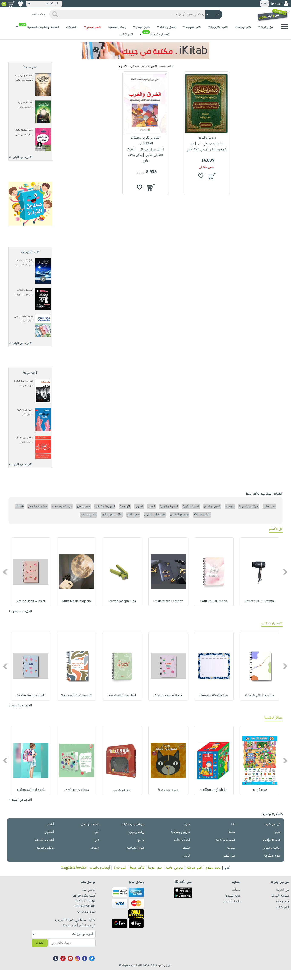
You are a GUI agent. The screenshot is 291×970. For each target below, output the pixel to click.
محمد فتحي (25, 442)
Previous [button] (285, 571)
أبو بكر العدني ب (23, 265)
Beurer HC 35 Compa (260, 601)
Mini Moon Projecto (76, 601)
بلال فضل (26, 414)
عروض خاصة (174, 868)
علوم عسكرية (272, 856)
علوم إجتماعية (135, 848)
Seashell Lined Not (122, 695)
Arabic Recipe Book (168, 695)
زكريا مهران (25, 321)
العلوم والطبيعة (44, 840)
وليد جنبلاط (25, 385)
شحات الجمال (24, 107)
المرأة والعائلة (182, 840)
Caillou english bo (213, 790)
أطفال (50, 824)
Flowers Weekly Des (214, 695)
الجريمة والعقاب (25, 290)
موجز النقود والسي (23, 316)
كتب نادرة (120, 868)
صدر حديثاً (155, 868)
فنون (187, 824)
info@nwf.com (85, 906)
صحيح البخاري (179, 515)
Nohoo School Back (31, 790)
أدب (96, 832)
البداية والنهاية (169, 506)
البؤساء (229, 506)
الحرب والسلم (212, 506)
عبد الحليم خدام (62, 506)
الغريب (139, 506)
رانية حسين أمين (23, 134)
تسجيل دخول (276, 3)
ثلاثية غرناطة (202, 515)
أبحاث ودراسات (100, 868)
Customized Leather (168, 601)
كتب (227, 868)
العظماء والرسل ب (24, 75)
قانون (186, 856)
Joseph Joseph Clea (122, 601)
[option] (259, 571)
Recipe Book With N (30, 601)
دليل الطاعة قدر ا (24, 260)
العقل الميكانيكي (122, 790)
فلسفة (186, 848)
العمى (151, 506)
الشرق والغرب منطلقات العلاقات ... (145, 140)
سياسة (231, 848)
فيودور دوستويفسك (22, 295)
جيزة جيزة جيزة (25, 410)
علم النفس (229, 856)
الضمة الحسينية (25, 102)
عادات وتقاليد (45, 848)
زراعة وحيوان (136, 832)
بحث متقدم (213, 868)
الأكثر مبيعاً (137, 868)
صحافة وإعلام (272, 840)
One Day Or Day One (259, 695)
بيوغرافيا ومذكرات (133, 824)
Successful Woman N (76, 695)
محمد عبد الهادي (23, 80)
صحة (231, 832)
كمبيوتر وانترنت (225, 840)
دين (96, 840)
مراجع (140, 840)
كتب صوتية (194, 868)
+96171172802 (85, 901)
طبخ (278, 832)
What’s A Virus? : (76, 790)
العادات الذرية (191, 506)
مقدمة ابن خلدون (155, 515)
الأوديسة (125, 506)
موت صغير (83, 506)
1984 (19, 506)
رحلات (95, 848)
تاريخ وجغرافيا (180, 832)
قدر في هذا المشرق (23, 381)
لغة (233, 824)
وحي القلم (133, 515)
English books (73, 868)
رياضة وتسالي (271, 848)
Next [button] (5, 571)
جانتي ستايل (89, 515)
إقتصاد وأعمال (90, 824)
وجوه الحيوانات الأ (168, 790)
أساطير (49, 832)
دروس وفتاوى (207, 138)
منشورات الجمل (37, 506)
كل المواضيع (273, 824)
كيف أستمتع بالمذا (24, 130)
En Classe (260, 790)
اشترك (40, 943)
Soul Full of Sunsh (213, 601)
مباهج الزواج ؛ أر (24, 438)
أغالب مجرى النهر (111, 515)
